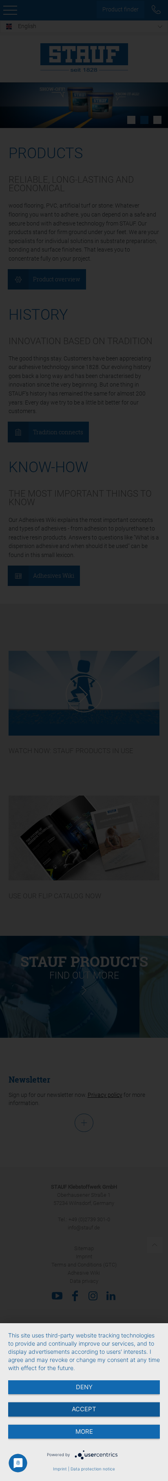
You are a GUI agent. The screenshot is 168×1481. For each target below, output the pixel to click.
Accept (84, 1409)
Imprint (60, 1468)
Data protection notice (93, 1468)
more (84, 1431)
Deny (84, 1387)
